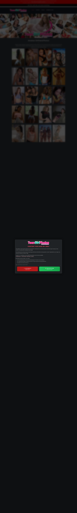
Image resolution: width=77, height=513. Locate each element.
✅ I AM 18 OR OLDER (49, 269)
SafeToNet (29, 256)
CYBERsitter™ (18, 256)
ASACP (32, 256)
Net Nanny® (24, 256)
